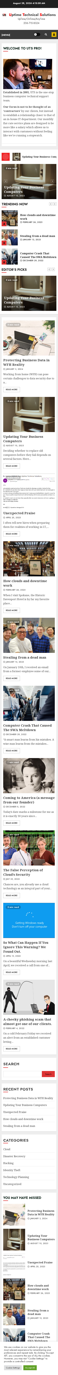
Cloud (6, 1149)
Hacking (8, 1163)
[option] (29, 181)
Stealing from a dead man (10, 237)
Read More (11, 389)
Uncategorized (12, 1184)
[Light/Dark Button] (37, 34)
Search (11, 1064)
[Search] (46, 34)
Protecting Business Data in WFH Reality (29, 338)
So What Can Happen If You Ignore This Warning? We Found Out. (29, 920)
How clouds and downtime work (10, 218)
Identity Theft (11, 1170)
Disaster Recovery (14, 1156)
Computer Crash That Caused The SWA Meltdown (10, 257)
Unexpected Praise (29, 181)
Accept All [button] (30, 1367)
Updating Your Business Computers (29, 414)
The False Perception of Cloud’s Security (29, 848)
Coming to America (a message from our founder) (29, 775)
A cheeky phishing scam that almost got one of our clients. (29, 997)
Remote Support (54, 34)
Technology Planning (16, 1177)
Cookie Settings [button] (13, 1367)
